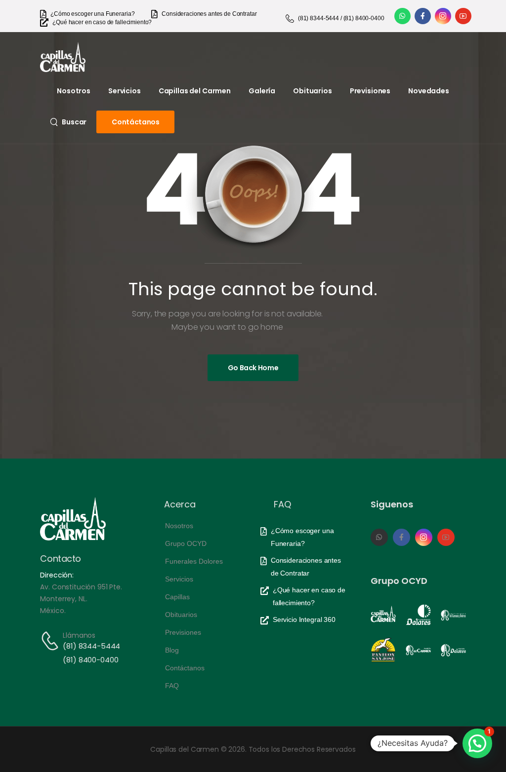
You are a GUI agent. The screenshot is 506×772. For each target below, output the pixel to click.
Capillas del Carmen (195, 91)
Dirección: (57, 575)
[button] (477, 743)
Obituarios (312, 91)
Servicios (124, 91)
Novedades (428, 91)
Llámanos (79, 635)
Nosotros (73, 91)
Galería (262, 91)
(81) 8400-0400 (90, 660)
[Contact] (51, 641)
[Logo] (62, 57)
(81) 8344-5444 (91, 646)
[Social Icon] (402, 16)
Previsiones (370, 91)
